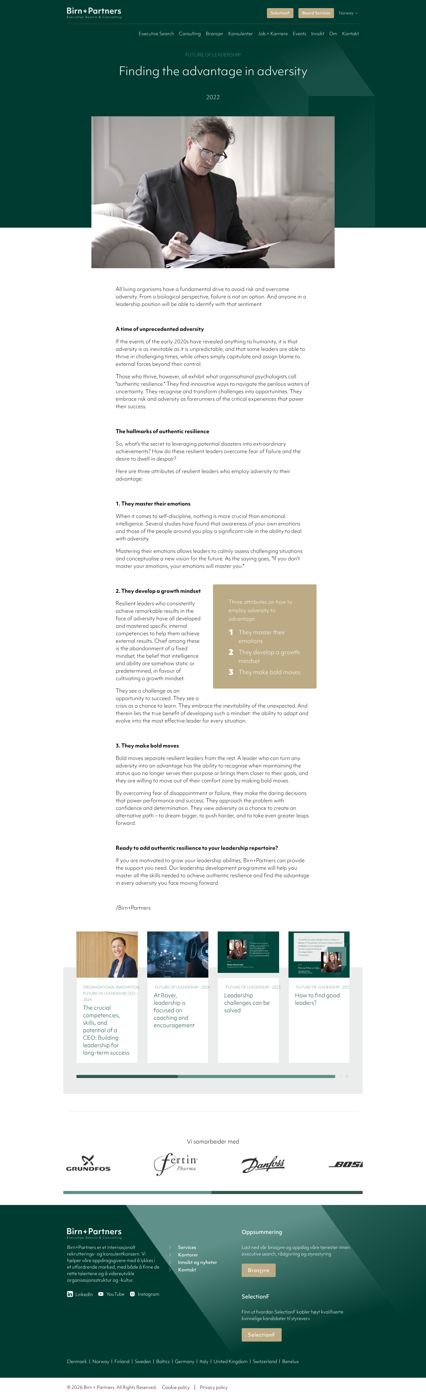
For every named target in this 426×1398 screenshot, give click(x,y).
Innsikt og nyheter (197, 1262)
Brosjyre (258, 1270)
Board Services (316, 13)
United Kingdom (231, 1361)
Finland (121, 1361)
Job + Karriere (273, 34)
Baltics (163, 1361)
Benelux (290, 1361)
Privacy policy (214, 1387)
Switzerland (265, 1361)
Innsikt (317, 34)
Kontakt (350, 34)
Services (187, 1247)
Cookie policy (176, 1387)
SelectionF (280, 13)
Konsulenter (240, 34)
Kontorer (188, 1255)
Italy (204, 1361)
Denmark (77, 1361)
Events (299, 33)
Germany (184, 1361)
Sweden (143, 1361)
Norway (100, 1361)
